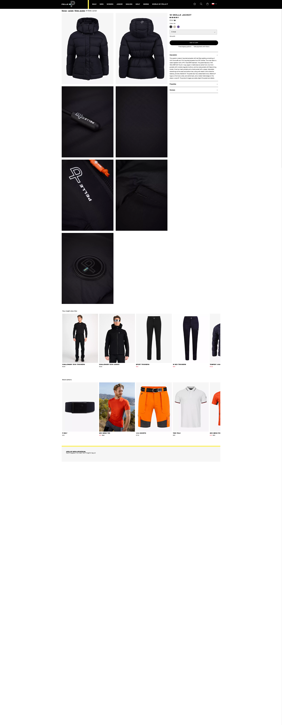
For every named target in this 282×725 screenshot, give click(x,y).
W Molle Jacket (91, 11)
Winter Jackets (80, 11)
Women (64, 11)
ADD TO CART (194, 42)
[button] (194, 4)
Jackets (70, 11)
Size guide (172, 36)
